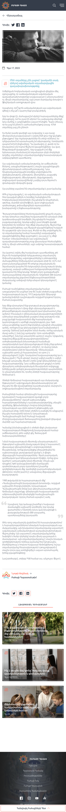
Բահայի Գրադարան (33, 786)
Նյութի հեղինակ (20, 573)
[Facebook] (21, 798)
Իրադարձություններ (33, 776)
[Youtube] (36, 798)
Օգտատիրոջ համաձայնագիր (33, 791)
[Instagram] (29, 798)
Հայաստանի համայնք (33, 771)
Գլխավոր (33, 766)
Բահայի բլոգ (33, 781)
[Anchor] (44, 798)
